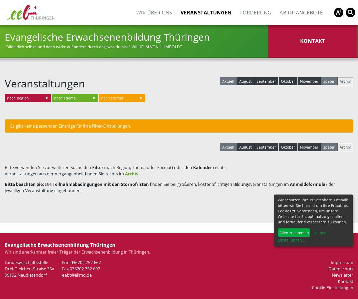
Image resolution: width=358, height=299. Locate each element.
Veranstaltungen (206, 12)
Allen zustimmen (294, 232)
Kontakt (345, 281)
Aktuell (228, 81)
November (309, 81)
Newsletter (342, 275)
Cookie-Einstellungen (332, 288)
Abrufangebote (301, 12)
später (329, 81)
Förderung (256, 12)
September (266, 81)
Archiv (345, 81)
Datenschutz (340, 269)
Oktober (288, 81)
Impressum (342, 262)
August (245, 81)
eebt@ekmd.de (77, 275)
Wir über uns (154, 12)
